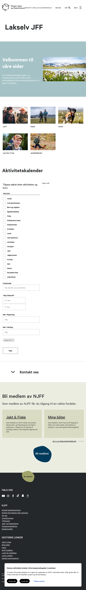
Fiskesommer (12, 224)
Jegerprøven (12, 255)
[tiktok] (18, 495)
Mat (8, 264)
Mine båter (6, 545)
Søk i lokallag (8, 327)
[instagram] (8, 495)
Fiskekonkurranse (13, 220)
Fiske (9, 216)
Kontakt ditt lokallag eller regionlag (15, 513)
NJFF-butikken (7, 550)
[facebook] (13, 495)
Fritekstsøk (7, 283)
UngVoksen (11, 277)
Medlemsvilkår (7, 529)
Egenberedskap (13, 211)
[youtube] (3, 495)
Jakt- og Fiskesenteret (10, 523)
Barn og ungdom (13, 207)
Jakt (9, 251)
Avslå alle (24, 581)
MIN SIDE (58, 8)
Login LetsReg (7, 555)
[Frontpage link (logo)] (5, 7)
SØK (66, 8)
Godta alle (12, 581)
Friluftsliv (10, 229)
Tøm (10, 351)
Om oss (4, 515)
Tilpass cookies (39, 581)
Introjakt (10, 246)
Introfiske (10, 242)
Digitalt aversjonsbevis (10, 558)
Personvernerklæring (9, 526)
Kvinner (10, 259)
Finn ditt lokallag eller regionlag (38, 8)
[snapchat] (23, 495)
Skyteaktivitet (12, 272)
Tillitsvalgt (6, 521)
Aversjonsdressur (13, 203)
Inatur (4, 547)
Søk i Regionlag (8, 314)
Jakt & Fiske (6, 542)
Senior (9, 268)
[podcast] (28, 495)
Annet (9, 198)
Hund (9, 233)
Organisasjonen (7, 518)
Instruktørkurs (12, 237)
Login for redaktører (9, 553)
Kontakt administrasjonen (11, 510)
